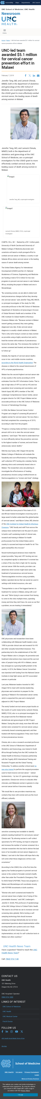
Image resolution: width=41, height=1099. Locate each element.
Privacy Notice (25, 1090)
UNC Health (29, 9)
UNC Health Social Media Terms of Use (13, 1038)
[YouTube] (16, 1032)
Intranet (19, 1072)
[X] (21, 1032)
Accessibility (9, 3)
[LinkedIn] (7, 1032)
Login (37, 1075)
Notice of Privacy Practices (30, 1078)
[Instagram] (11, 1032)
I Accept (20, 1095)
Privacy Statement (32, 1072)
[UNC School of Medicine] (20, 1063)
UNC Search (36, 3)
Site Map (4, 1046)
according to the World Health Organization (17, 363)
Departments (26, 3)
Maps (17, 3)
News (8, 40)
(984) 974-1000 (7, 997)
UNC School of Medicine (12, 9)
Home (3, 40)
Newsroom (11, 13)
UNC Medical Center (10, 1016)
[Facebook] (2, 1032)
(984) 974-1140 (12, 959)
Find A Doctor (8, 1021)
